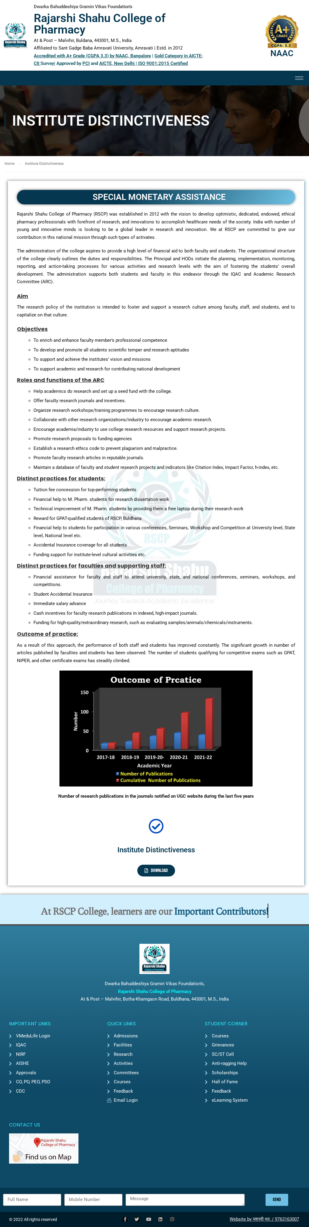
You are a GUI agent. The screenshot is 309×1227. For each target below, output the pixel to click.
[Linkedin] (160, 1219)
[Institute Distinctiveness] (156, 826)
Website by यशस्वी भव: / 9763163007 (264, 1219)
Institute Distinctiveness (156, 850)
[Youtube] (148, 1219)
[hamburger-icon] (299, 78)
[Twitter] (137, 1219)
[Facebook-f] (125, 1219)
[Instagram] (172, 1219)
